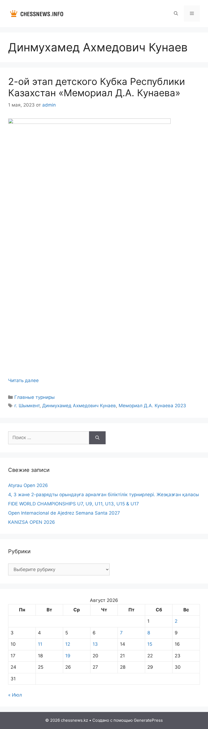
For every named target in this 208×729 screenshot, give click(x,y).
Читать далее (23, 380)
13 (95, 644)
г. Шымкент (27, 405)
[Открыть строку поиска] (176, 13)
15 (149, 644)
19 (67, 655)
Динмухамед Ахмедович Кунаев (79, 405)
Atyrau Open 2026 (28, 485)
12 (67, 644)
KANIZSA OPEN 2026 (31, 522)
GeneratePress (148, 720)
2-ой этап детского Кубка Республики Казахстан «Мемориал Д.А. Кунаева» (96, 87)
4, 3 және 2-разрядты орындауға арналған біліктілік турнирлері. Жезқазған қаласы (103, 494)
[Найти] (97, 437)
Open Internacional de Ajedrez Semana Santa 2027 (64, 513)
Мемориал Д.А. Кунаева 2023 (152, 405)
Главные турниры (34, 397)
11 (40, 644)
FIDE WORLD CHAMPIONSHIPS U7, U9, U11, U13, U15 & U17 (73, 503)
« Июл (15, 695)
